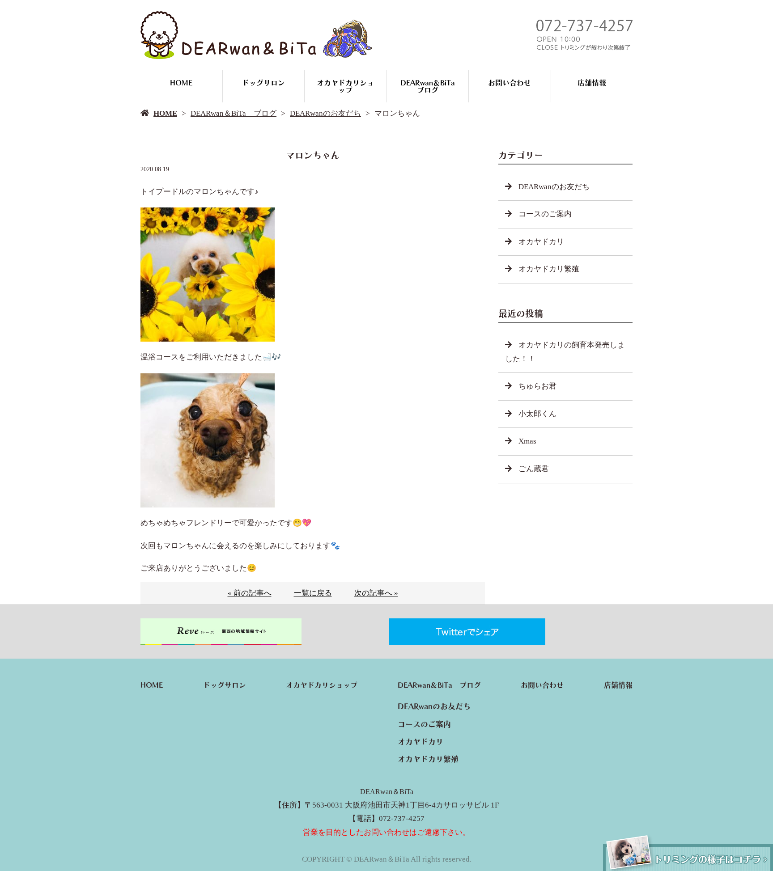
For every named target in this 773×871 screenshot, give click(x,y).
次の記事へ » (376, 593)
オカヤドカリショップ (345, 86)
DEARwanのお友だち (325, 113)
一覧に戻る (313, 593)
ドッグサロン (263, 82)
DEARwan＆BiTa (386, 791)
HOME (181, 82)
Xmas (527, 441)
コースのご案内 (545, 214)
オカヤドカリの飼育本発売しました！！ (565, 352)
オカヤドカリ (541, 241)
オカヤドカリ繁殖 (548, 269)
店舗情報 (592, 82)
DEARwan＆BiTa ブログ (431, 86)
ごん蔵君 (533, 469)
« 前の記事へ (250, 593)
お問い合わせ (509, 82)
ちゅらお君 (537, 386)
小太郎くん (537, 414)
